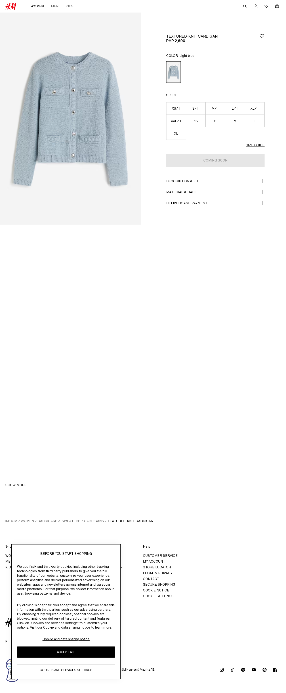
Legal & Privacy (157, 573)
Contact (151, 579)
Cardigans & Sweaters (59, 521)
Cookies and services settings (66, 670)
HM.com (10, 521)
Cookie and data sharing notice (66, 639)
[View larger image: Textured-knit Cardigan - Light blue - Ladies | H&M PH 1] (70, 119)
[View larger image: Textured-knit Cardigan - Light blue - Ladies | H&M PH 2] (70, 331)
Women (37, 6)
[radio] (173, 72)
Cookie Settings (158, 596)
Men (55, 6)
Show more (16, 485)
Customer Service (160, 555)
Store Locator (157, 567)
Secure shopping (159, 584)
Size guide (255, 145)
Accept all (66, 652)
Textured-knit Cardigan (130, 521)
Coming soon (215, 160)
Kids (70, 6)
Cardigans (94, 521)
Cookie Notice (156, 590)
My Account (154, 561)
